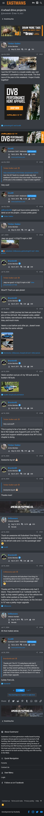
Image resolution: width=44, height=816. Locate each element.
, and (13, 395)
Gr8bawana (13, 518)
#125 (41, 272)
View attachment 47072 (12, 173)
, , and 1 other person (21, 353)
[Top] (41, 801)
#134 (41, 652)
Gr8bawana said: (9, 572)
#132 (41, 566)
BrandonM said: (9, 658)
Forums (4, 763)
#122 (41, 162)
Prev (21, 690)
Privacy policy (29, 801)
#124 (41, 235)
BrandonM (7, 13)
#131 (41, 532)
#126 (41, 309)
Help (37, 801)
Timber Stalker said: (10, 168)
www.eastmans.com (18, 157)
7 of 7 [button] (28, 690)
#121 (41, 54)
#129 (41, 456)
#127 (41, 371)
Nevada (13, 527)
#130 (41, 479)
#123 (41, 206)
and (12, 125)
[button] (3, 3)
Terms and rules (17, 801)
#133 (41, 627)
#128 (41, 413)
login (3, 777)
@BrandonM (6, 210)
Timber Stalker (14, 43)
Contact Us (5, 767)
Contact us (6, 801)
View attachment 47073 (29, 173)
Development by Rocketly (11, 812)
